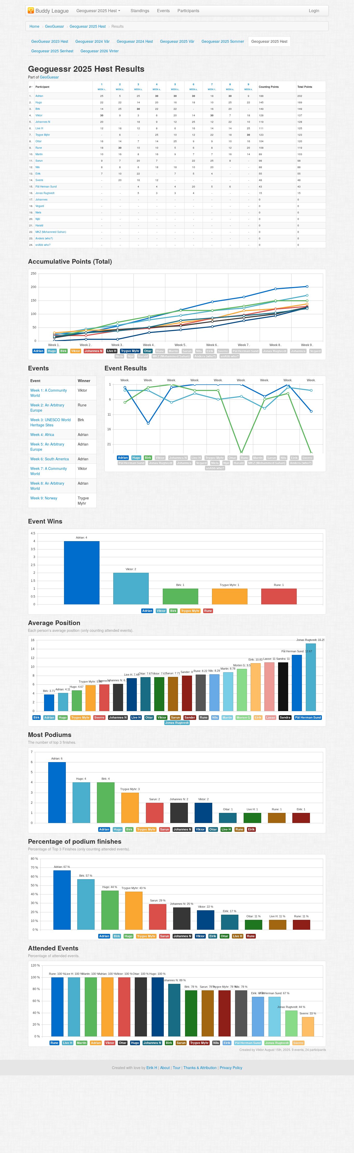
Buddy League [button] (52, 10)
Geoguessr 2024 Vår (92, 41)
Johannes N (43, 122)
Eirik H (151, 1067)
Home (34, 26)
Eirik (38, 173)
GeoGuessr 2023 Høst (49, 41)
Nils (38, 167)
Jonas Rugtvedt (45, 193)
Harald (39, 225)
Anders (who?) (44, 238)
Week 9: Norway (43, 497)
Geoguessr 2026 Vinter (100, 50)
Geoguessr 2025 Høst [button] (97, 10)
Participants (188, 10)
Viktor (39, 115)
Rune (39, 147)
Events (163, 10)
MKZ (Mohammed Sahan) (51, 232)
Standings (140, 10)
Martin (39, 154)
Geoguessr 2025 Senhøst (52, 50)
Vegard (40, 206)
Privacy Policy (231, 1067)
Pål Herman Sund (46, 186)
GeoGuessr (54, 26)
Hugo (39, 102)
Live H (39, 128)
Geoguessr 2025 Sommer (223, 41)
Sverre (39, 180)
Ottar (38, 141)
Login (314, 10)
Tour (176, 1067)
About (165, 1067)
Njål (38, 219)
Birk (38, 109)
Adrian (39, 96)
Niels (38, 212)
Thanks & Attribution (200, 1067)
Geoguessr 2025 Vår (177, 41)
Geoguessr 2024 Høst (135, 41)
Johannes (41, 199)
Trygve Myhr (43, 135)
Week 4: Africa (42, 434)
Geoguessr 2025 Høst (88, 26)
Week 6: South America (49, 458)
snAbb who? (43, 245)
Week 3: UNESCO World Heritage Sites (50, 422)
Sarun (39, 160)
